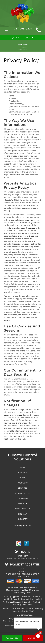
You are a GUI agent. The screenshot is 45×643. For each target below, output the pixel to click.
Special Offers (22, 493)
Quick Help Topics (22, 38)
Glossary (23, 519)
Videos (22, 478)
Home (22, 467)
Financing (23, 498)
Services (22, 488)
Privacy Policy (22, 509)
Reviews (22, 472)
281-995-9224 (23, 525)
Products (23, 483)
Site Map (22, 514)
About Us (22, 503)
